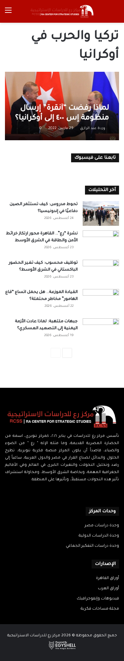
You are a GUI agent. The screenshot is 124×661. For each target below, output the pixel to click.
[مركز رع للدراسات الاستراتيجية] (62, 11)
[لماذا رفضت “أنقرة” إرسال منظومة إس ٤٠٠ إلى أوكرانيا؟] (62, 106)
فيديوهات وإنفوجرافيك (98, 598)
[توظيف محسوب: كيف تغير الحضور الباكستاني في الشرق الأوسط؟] (101, 272)
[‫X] (66, 492)
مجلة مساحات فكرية (100, 609)
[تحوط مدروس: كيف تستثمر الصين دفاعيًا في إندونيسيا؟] (101, 213)
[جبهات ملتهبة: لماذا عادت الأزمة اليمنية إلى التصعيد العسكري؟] (101, 330)
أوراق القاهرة (107, 578)
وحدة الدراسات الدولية (99, 536)
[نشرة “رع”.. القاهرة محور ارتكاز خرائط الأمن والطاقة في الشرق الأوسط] (101, 242)
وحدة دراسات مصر (102, 525)
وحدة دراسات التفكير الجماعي (92, 546)
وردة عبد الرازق (92, 128)
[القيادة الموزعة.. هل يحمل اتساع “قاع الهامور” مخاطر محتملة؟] (101, 301)
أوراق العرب (108, 588)
